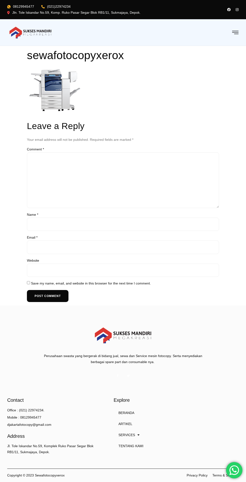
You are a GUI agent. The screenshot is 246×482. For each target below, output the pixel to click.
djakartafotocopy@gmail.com (29, 424)
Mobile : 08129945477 (24, 417)
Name (32, 214)
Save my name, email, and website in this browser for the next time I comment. (91, 283)
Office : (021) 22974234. (25, 410)
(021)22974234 (59, 6)
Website (33, 260)
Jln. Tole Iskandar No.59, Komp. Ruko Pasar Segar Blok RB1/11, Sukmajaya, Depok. (76, 12)
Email (32, 237)
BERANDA (126, 413)
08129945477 (23, 6)
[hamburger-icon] (235, 33)
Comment (35, 149)
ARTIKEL (125, 424)
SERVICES (126, 435)
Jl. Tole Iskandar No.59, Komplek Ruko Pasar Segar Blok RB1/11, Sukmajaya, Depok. (50, 449)
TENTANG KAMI (130, 446)
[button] (197, 475)
